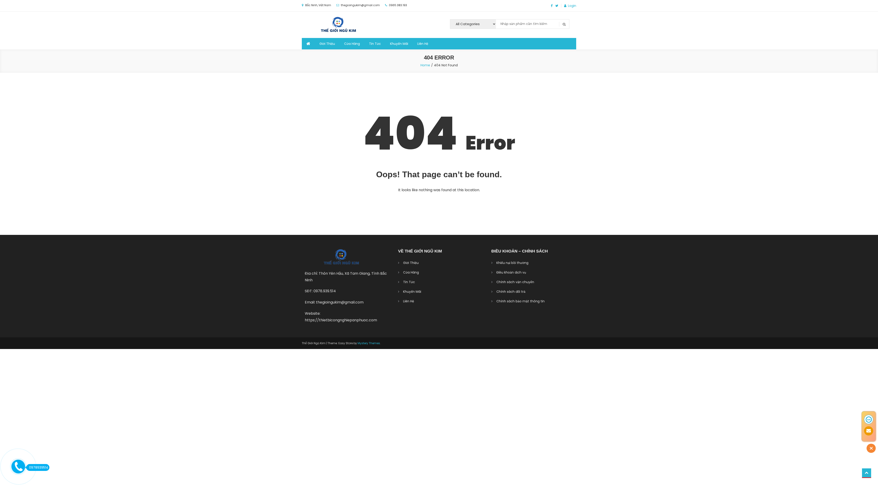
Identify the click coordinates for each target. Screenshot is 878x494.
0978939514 (38, 467)
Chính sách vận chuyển (515, 282)
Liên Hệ (422, 43)
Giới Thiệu (327, 43)
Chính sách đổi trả (510, 291)
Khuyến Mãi (399, 43)
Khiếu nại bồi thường (512, 262)
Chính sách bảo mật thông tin (520, 301)
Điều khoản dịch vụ (511, 272)
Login (572, 6)
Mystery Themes (369, 343)
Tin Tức (375, 43)
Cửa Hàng (352, 43)
